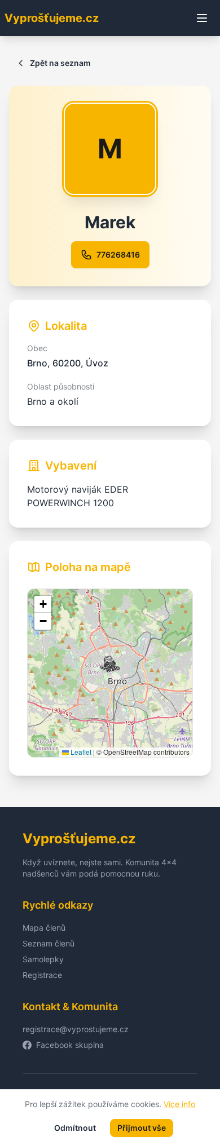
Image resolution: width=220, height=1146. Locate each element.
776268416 (118, 254)
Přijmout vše (141, 1127)
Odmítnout (75, 1127)
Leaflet (80, 751)
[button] (110, 664)
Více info (179, 1104)
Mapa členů (44, 927)
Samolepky (43, 959)
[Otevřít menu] (201, 18)
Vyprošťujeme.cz (52, 18)
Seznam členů (48, 943)
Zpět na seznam (60, 63)
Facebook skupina (70, 1045)
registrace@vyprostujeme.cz (76, 1029)
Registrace (42, 975)
